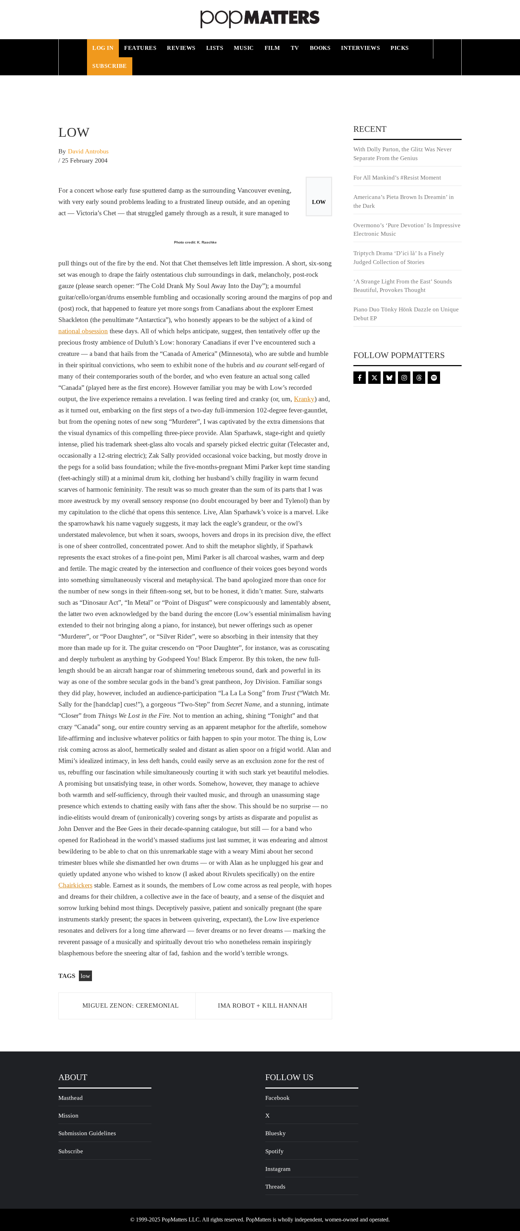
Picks (400, 48)
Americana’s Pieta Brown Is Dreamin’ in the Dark (403, 201)
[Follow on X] (374, 377)
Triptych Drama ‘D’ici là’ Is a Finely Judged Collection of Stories (398, 257)
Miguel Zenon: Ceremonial (130, 1005)
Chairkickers (75, 885)
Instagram (277, 1169)
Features (140, 48)
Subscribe (109, 66)
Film (272, 48)
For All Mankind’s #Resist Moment (397, 177)
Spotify (274, 1151)
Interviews (360, 48)
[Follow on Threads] (419, 377)
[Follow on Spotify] (434, 377)
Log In (103, 48)
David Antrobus (88, 151)
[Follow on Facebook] (359, 377)
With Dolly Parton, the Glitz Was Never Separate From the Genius (402, 153)
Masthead (70, 1098)
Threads (275, 1186)
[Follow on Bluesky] (389, 377)
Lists (215, 48)
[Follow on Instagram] (404, 377)
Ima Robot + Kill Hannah (262, 1005)
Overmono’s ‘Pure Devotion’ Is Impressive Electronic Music (407, 229)
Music (244, 48)
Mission (68, 1115)
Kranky (304, 399)
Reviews (181, 48)
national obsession (83, 331)
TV (295, 48)
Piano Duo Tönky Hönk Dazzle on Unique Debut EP (406, 313)
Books (320, 48)
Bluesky (275, 1133)
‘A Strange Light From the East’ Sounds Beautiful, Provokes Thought (402, 285)
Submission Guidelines (87, 1133)
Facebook (277, 1098)
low (85, 975)
